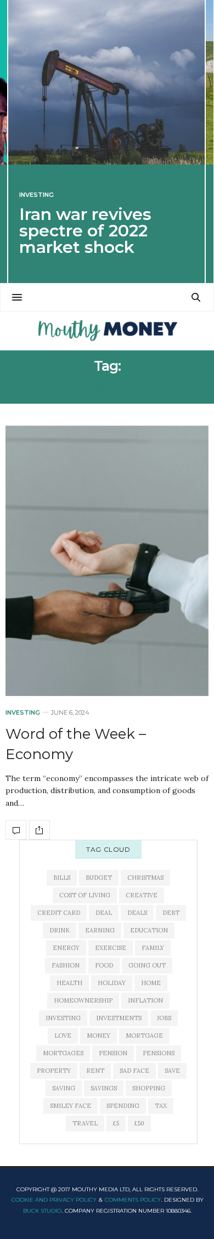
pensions (158, 1053)
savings (104, 1088)
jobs (164, 1018)
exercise (110, 948)
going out (147, 965)
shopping (148, 1088)
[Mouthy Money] (106, 331)
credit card (58, 912)
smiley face (70, 1106)
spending (122, 1106)
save (172, 1070)
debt (170, 912)
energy (66, 948)
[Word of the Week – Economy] (107, 561)
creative (141, 895)
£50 (139, 1123)
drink (59, 930)
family (153, 948)
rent (95, 1070)
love (62, 1035)
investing (63, 1018)
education (149, 930)
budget (99, 877)
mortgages (63, 1053)
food (104, 965)
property (54, 1070)
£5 (116, 1123)
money (98, 1035)
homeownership (83, 1000)
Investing (36, 195)
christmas (145, 877)
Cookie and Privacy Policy (54, 1199)
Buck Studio (42, 1210)
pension (113, 1053)
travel (85, 1123)
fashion (66, 965)
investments (119, 1018)
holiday (112, 983)
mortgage (144, 1035)
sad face (134, 1070)
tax (161, 1106)
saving (63, 1088)
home (151, 983)
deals (137, 912)
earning (100, 930)
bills (61, 877)
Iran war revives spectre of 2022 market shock (85, 230)
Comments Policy (133, 1199)
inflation (145, 1000)
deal (103, 912)
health (69, 983)
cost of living (84, 895)
